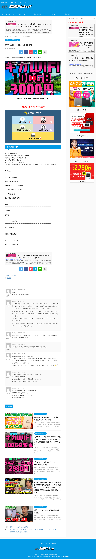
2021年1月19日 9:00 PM (18, 333)
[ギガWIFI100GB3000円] (35, 52)
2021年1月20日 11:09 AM (18, 372)
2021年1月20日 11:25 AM (18, 388)
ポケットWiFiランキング (7, 14)
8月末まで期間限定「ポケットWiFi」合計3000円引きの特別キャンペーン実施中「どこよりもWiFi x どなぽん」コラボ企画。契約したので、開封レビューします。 (47, 487)
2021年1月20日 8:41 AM (18, 354)
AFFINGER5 (66, 556)
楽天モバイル (37, 14)
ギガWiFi (9, 278)
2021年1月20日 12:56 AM (18, 344)
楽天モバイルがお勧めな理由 (19, 527)
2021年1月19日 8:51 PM (18, 301)
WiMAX (52, 14)
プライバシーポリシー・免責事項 (48, 543)
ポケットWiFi (22, 14)
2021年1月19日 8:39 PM (18, 290)
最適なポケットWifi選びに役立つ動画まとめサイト (48, 554)
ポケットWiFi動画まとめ (13, 275)
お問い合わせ (67, 14)
